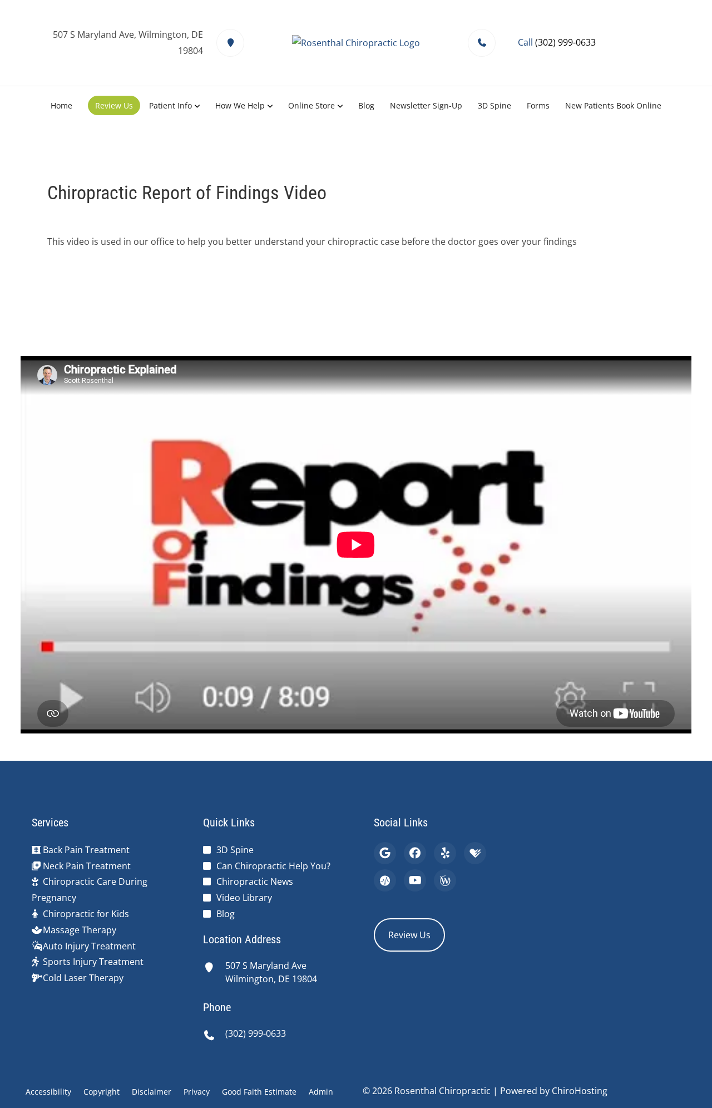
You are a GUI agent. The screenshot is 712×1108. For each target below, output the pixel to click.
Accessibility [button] (48, 1091)
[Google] (385, 853)
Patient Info (170, 105)
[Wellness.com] (445, 880)
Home (61, 105)
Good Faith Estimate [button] (259, 1091)
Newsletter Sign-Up (426, 105)
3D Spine (494, 105)
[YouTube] (415, 880)
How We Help (240, 105)
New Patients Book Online (613, 105)
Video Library (244, 898)
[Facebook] (415, 853)
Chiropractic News (254, 881)
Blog (366, 105)
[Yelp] (445, 853)
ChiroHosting (579, 1091)
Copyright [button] (101, 1091)
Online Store (311, 105)
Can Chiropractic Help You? (273, 866)
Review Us (114, 105)
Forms (538, 105)
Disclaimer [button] (151, 1091)
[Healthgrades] (475, 853)
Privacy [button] (197, 1091)
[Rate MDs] (385, 880)
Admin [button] (321, 1091)
